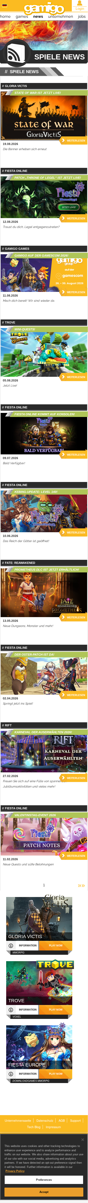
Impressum (53, 1127)
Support (75, 1120)
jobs (82, 16)
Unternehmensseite (18, 1120)
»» (81, 885)
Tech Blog (33, 1127)
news (38, 16)
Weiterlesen (76, 140)
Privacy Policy (15, 1171)
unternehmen (60, 16)
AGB (62, 1120)
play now (55, 945)
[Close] (82, 1139)
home (5, 16)
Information (28, 945)
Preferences (44, 1179)
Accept (44, 1192)
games (22, 16)
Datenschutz (44, 1120)
